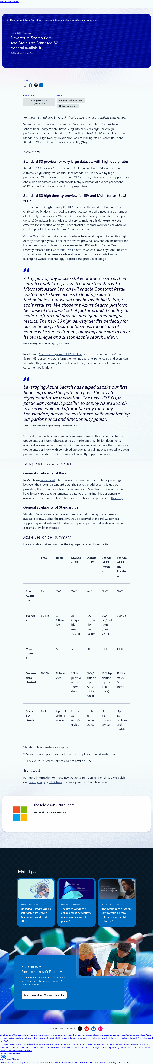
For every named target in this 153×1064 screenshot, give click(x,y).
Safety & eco (101, 1062)
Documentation (74, 1044)
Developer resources (96, 1044)
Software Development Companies (16, 1044)
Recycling (111, 1062)
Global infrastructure (44, 1035)
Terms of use (77, 1062)
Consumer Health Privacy (11, 1062)
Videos (28, 1047)
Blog (84, 1044)
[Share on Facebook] (30, 85)
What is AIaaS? (127, 1047)
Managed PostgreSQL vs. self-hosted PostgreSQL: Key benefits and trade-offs (35, 914)
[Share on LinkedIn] (41, 85)
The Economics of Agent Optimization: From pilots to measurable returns (117, 914)
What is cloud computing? (44, 1047)
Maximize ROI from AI (57, 1038)
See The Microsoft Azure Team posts (50, 812)
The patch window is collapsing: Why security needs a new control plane (76, 914)
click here (55, 782)
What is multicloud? (65, 1047)
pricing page (37, 782)
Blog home (16, 20)
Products (124, 1035)
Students (110, 1044)
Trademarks (89, 1062)
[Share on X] (36, 85)
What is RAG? (25, 1050)
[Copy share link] (25, 85)
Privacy (52, 1062)
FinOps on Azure (39, 1038)
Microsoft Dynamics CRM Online (60, 354)
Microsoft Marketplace (42, 1044)
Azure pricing (134, 1035)
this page (117, 498)
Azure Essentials (95, 1035)
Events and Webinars (124, 1044)
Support (133, 1038)
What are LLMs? (142, 1047)
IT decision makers (68, 106)
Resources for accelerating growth (92, 1038)
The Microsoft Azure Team (23, 53)
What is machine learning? (87, 1047)
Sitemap (27, 1062)
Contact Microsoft (40, 1062)
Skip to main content (9, 1)
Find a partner (60, 1044)
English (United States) (10, 1053)
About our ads (123, 1062)
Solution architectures (119, 1038)
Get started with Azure (24, 1035)
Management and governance (39, 102)
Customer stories (111, 1035)
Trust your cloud (80, 1035)
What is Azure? (7, 1035)
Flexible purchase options (19, 1038)
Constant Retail (63, 250)
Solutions (72, 1038)
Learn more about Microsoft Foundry (44, 995)
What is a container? (9, 1050)
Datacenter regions (63, 1035)
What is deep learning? (110, 1047)
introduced (47, 480)
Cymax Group (32, 236)
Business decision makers (71, 100)
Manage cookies (63, 1062)
